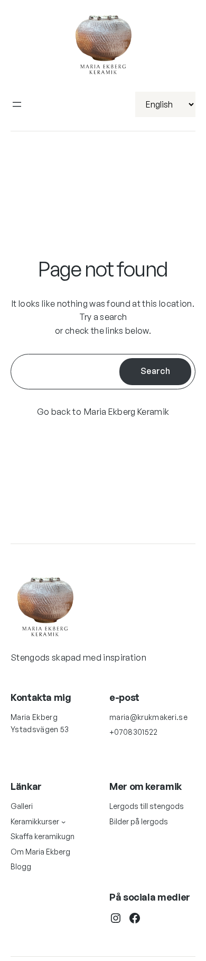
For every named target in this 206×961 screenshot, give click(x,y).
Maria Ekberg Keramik (126, 411)
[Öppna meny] (17, 104)
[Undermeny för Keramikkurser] (63, 822)
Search (155, 371)
